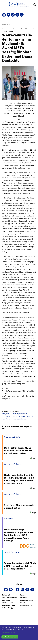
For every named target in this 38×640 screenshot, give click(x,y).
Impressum (23, 597)
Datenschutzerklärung (26, 600)
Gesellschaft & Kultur (9, 598)
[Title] (13, 15)
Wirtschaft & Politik (8, 605)
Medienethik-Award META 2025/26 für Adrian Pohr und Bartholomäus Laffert (18, 450)
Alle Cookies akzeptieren (10, 637)
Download (22, 116)
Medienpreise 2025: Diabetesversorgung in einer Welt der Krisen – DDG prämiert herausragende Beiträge (18, 535)
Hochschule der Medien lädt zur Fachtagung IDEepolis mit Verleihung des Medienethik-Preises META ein (19, 479)
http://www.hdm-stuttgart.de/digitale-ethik (17, 416)
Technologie (6, 595)
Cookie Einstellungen (26, 605)
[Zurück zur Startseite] (19, 4)
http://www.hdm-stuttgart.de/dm (14, 419)
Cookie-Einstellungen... (8, 633)
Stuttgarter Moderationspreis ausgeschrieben (19, 506)
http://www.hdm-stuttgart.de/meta (14, 414)
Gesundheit (6, 600)
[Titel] (4, 15)
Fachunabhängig (7, 608)
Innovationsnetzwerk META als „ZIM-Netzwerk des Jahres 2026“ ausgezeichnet (20, 566)
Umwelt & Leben (7, 603)
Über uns (22, 595)
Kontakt (22, 603)
